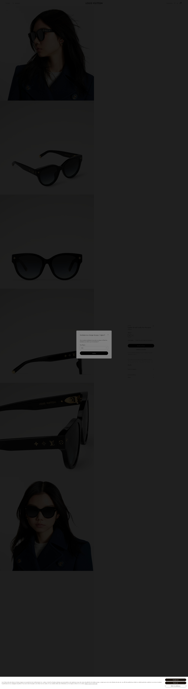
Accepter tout (175, 679)
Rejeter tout (175, 683)
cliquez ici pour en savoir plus (91, 683)
